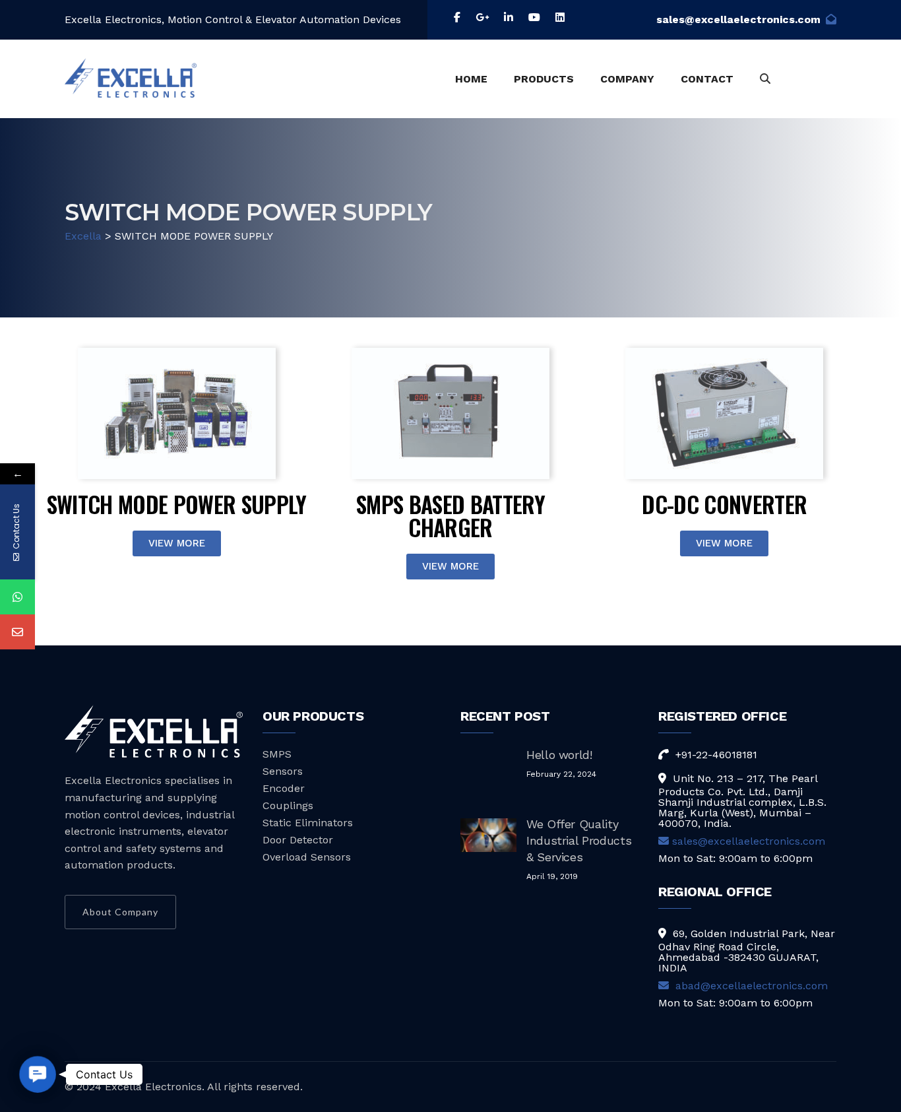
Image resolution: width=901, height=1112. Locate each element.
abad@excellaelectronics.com (750, 985)
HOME (471, 79)
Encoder (284, 788)
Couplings (288, 805)
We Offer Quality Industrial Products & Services (578, 840)
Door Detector (298, 840)
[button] (37, 1074)
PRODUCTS (544, 79)
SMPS (277, 754)
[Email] (17, 631)
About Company (120, 911)
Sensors (283, 771)
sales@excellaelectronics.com (738, 19)
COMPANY (627, 79)
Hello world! (559, 755)
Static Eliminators (308, 822)
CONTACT (707, 79)
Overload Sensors (307, 857)
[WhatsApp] (17, 596)
